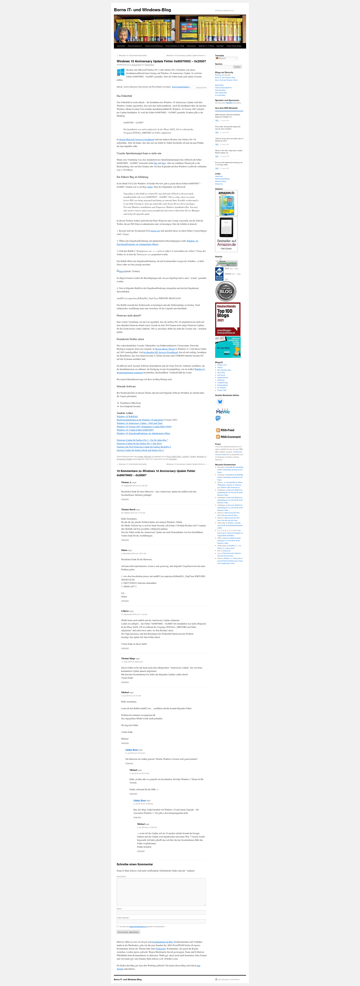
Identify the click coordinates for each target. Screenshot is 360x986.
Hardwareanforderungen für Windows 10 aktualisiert (140, 419)
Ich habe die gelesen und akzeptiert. (143, 926)
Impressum (219, 176)
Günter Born (149, 64)
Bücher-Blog (219, 85)
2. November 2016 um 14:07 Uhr (133, 553)
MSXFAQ (220, 380)
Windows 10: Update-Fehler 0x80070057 (135, 429)
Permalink (173, 459)
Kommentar (122, 876)
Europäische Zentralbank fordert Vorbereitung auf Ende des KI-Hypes (230, 469)
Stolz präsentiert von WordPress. (229, 979)
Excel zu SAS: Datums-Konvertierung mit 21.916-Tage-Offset (228, 163)
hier (155, 162)
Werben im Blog (220, 181)
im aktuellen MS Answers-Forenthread (160, 352)
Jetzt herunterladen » (181, 86)
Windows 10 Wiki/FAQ (127, 416)
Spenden (220, 45)
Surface (193, 456)
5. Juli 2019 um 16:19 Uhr (139, 773)
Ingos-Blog (221, 372)
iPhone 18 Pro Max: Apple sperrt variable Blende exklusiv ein (228, 151)
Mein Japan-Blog (221, 92)
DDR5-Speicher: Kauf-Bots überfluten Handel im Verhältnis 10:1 (227, 116)
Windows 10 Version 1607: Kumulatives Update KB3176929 (144, 426)
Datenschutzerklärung (154, 45)
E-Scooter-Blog (220, 95)
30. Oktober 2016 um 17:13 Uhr (133, 512)
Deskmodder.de (222, 385)
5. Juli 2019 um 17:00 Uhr (147, 827)
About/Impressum (135, 45)
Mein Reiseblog (220, 90)
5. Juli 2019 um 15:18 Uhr (135, 753)
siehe (150, 186)
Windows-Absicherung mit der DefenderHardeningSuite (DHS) (230, 525)
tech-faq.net (221, 375)
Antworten (125, 499)
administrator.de (222, 377)
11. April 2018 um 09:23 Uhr (132, 661)
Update (140, 456)
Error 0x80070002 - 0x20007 (178, 456)
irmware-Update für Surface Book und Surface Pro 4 (140, 450)
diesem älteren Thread (165, 348)
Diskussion (191, 45)
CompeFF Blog (222, 382)
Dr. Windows (221, 387)
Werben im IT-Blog (206, 45)
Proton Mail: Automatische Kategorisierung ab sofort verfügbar (228, 127)
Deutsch (222, 58)
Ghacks (219, 367)
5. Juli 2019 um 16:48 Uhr (143, 803)
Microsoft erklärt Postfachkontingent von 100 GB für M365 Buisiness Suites (230, 492)
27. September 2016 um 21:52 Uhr (134, 485)
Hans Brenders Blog (224, 370)
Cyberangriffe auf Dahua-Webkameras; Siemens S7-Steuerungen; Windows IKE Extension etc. (230, 484)
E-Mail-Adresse (123, 917)
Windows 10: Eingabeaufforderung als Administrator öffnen (143, 433)
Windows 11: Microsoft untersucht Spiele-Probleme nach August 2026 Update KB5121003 (230, 560)
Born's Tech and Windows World (226, 80)
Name (119, 908)
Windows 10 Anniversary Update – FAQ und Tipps (140, 423)
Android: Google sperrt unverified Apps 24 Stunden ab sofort (229, 139)
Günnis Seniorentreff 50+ (223, 87)
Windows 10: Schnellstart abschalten (132, 55)
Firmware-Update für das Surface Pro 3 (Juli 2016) (139, 443)
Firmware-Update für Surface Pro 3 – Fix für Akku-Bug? (142, 439)
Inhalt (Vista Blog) (234, 45)
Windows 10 (149, 456)
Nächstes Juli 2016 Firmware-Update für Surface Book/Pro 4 (144, 446)
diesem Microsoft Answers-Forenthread (136, 139)
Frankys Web (221, 390)
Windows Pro (222, 365)
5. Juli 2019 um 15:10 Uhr (131, 695)
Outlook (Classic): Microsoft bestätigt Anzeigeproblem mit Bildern (230, 533)
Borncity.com (219, 75)
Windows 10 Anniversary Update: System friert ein (186, 55)
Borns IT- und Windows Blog (225, 77)
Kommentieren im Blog (175, 45)
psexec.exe (155, 230)
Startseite (121, 45)
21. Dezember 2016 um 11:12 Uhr (134, 614)
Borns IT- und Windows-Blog (142, 9)
